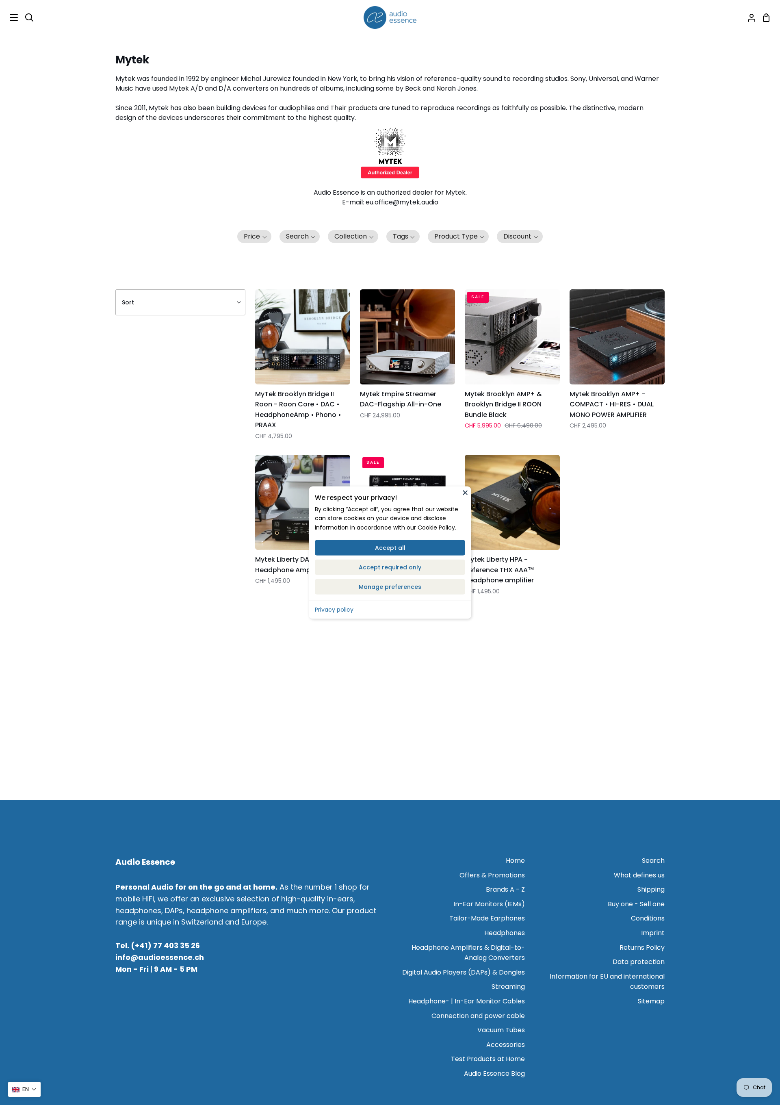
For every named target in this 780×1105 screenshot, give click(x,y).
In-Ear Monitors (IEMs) (489, 904)
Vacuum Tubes (501, 1030)
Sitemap (651, 1001)
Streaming (508, 986)
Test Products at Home (488, 1059)
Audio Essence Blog (494, 1073)
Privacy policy (334, 610)
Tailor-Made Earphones (487, 918)
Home (515, 860)
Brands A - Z (505, 889)
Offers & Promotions (492, 875)
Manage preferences (390, 587)
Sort (128, 302)
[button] (254, 236)
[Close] (465, 492)
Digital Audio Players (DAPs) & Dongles (463, 972)
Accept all (390, 548)
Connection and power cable (478, 1015)
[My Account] (748, 17)
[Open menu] (9, 17)
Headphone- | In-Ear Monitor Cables (466, 1001)
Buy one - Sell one (636, 904)
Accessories (505, 1044)
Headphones (504, 933)
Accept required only (390, 567)
